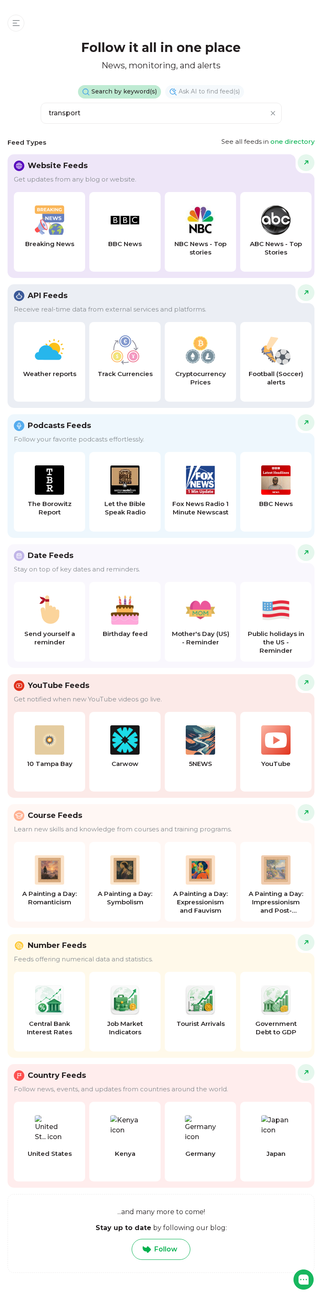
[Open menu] (16, 23)
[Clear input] (273, 113)
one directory (292, 141)
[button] (303, 1279)
